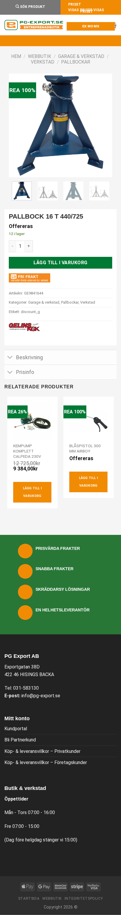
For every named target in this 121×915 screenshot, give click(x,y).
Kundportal (15, 728)
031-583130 (26, 688)
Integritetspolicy (84, 898)
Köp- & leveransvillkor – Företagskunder (45, 762)
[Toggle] (10, 358)
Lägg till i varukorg (60, 262)
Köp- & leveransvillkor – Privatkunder (42, 751)
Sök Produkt (32, 7)
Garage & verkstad (81, 56)
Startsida (29, 898)
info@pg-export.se (40, 695)
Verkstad (42, 62)
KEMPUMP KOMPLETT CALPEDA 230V (27, 450)
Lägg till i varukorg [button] (32, 492)
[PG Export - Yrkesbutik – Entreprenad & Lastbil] (33, 25)
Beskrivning (29, 357)
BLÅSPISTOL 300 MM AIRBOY (85, 448)
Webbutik (39, 56)
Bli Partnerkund (20, 740)
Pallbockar (75, 62)
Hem (16, 56)
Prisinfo (25, 372)
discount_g (30, 312)
